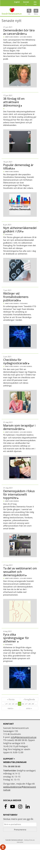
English (17, 2)
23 (13, 704)
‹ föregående (29, 699)
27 (26, 704)
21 (6, 704)
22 (10, 704)
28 (29, 704)
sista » (29, 708)
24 (16, 704)
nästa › (11, 708)
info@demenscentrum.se (23, 737)
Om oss (35, 3)
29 (33, 704)
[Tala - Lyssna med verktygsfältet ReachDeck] (3, 847)
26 (23, 704)
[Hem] (11, 11)
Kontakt (26, 3)
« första (10, 699)
